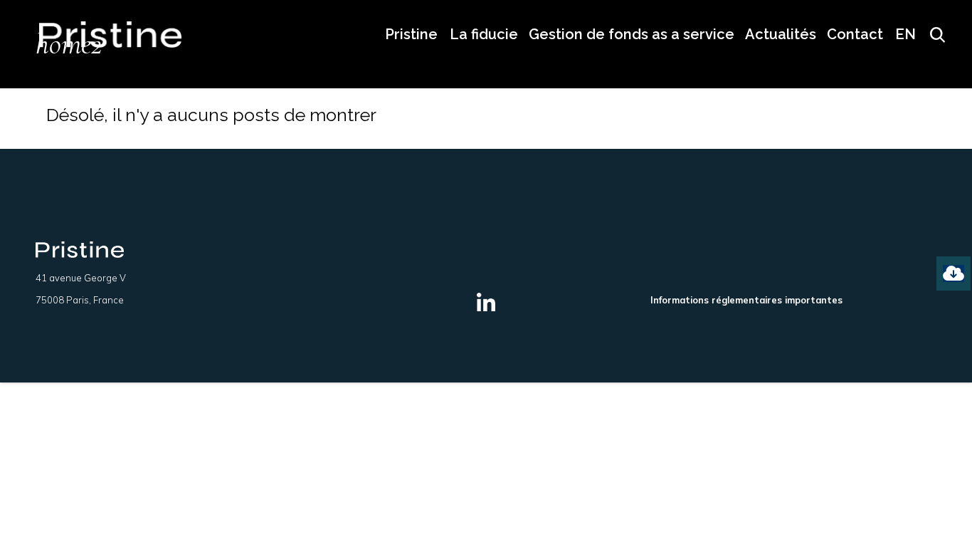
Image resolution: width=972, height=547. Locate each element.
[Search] (932, 34)
